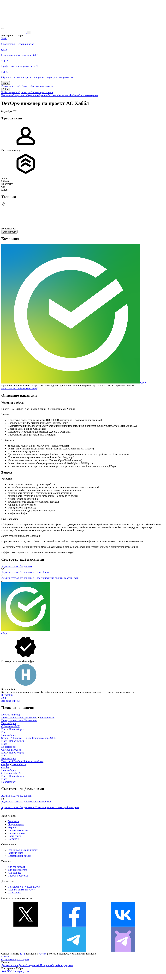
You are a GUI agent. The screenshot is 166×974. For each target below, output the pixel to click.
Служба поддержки (18, 875)
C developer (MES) (11, 773)
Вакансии (6, 95)
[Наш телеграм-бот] (123, 950)
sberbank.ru (7, 695)
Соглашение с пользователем (24, 886)
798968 (43, 953)
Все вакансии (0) (29, 388)
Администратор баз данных (16, 566)
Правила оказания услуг (21, 889)
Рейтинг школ (15, 852)
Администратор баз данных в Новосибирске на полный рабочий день (40, 578)
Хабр (4, 971)
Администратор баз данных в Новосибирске (26, 572)
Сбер (143, 382)
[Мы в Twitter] (25, 925)
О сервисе (13, 821)
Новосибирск (47, 717)
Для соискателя (16, 866)
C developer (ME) (10, 726)
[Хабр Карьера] (14, 32)
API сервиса (14, 872)
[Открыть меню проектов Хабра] (2, 28)
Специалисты (19, 95)
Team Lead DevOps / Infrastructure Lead (22, 761)
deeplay (5, 764)
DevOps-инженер (10, 714)
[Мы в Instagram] (25, 950)
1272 (22, 953)
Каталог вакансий (18, 830)
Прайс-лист (14, 892)
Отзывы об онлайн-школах (23, 850)
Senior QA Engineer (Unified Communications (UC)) (28, 738)
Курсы (25, 971)
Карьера (17, 971)
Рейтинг (74, 95)
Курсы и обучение (37, 95)
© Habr (5, 956)
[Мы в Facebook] (74, 925)
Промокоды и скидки (19, 855)
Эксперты (53, 95)
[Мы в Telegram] (74, 950)
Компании (64, 95)
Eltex (4, 729)
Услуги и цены (16, 824)
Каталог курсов (16, 833)
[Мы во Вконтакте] (123, 925)
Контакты (13, 839)
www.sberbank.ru (10, 388)
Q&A (10, 971)
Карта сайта (14, 836)
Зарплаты (84, 95)
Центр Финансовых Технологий (19, 717)
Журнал (94, 95)
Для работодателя (17, 869)
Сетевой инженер (11, 749)
